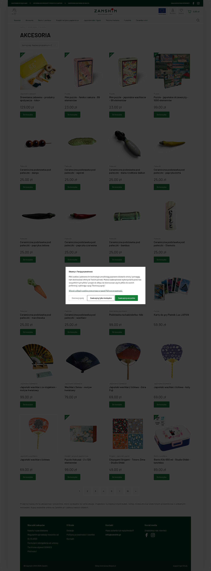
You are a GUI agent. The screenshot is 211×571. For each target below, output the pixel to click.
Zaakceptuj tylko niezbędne (101, 298)
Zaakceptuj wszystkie (126, 298)
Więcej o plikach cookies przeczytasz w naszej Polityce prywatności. (96, 291)
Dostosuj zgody (78, 298)
